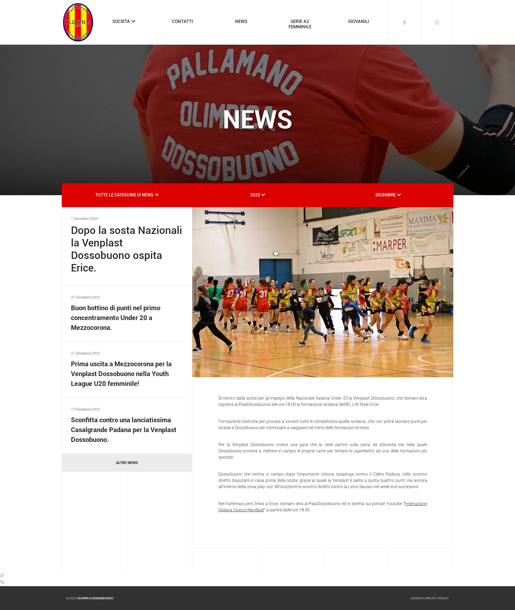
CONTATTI (182, 21)
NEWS (241, 21)
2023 (255, 195)
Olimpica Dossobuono (95, 598)
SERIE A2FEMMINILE (299, 24)
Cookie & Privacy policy (429, 598)
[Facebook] (404, 22)
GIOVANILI (358, 21)
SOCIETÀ (121, 21)
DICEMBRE (386, 195)
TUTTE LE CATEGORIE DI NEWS (124, 195)
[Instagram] (437, 22)
